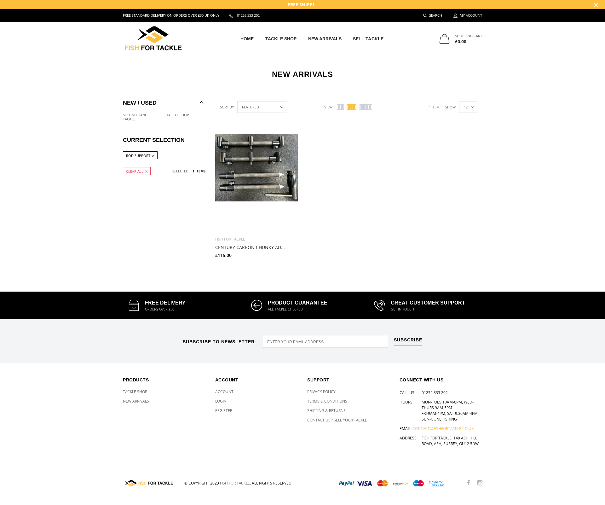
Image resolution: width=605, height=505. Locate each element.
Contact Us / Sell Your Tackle (337, 420)
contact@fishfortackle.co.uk (443, 428)
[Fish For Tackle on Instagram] (480, 483)
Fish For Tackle (235, 483)
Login (221, 401)
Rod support (138, 155)
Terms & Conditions (327, 401)
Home (247, 38)
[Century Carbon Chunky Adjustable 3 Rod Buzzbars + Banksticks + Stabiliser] (256, 183)
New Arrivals (325, 38)
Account (224, 391)
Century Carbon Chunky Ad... (250, 247)
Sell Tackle (368, 38)
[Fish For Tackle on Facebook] (468, 483)
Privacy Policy (321, 391)
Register (223, 410)
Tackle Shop (281, 38)
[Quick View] (288, 142)
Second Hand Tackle (135, 117)
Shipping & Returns (326, 410)
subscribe (408, 340)
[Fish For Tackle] (149, 483)
